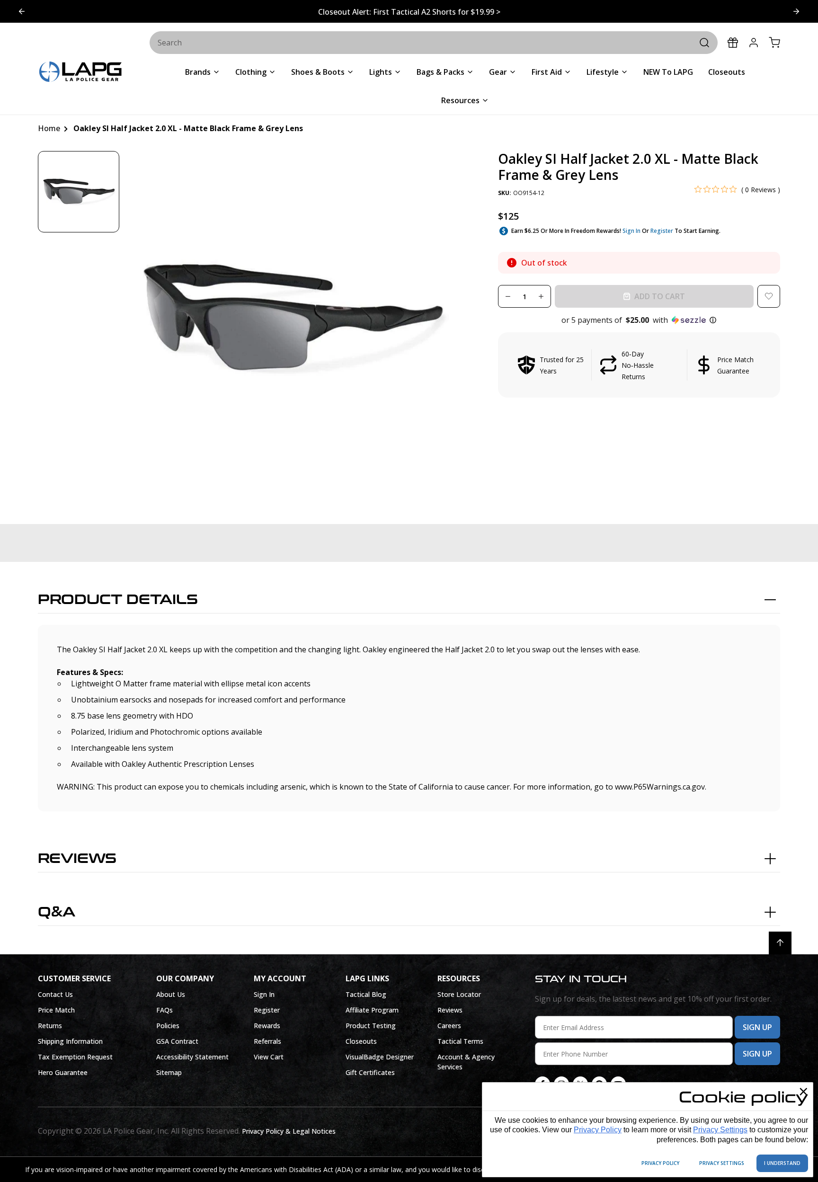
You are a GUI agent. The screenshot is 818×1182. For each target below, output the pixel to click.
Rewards (267, 1025)
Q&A (56, 912)
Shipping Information (70, 1041)
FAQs (164, 1009)
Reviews (77, 859)
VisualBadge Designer (380, 1056)
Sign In (631, 231)
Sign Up (757, 1027)
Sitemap (169, 1072)
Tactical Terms (460, 1041)
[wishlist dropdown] (768, 296)
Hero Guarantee (63, 1072)
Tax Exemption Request (75, 1056)
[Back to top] (780, 943)
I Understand (782, 1163)
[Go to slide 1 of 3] (796, 11)
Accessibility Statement (192, 1056)
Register (661, 231)
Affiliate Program (372, 1009)
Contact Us (55, 994)
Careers (449, 1025)
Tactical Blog (366, 994)
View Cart (269, 1056)
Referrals (267, 1041)
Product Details (118, 600)
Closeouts (361, 1041)
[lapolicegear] (80, 72)
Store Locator (459, 994)
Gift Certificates (370, 1072)
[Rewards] (732, 42)
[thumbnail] (78, 191)
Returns (50, 1025)
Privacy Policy (598, 1130)
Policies (167, 1025)
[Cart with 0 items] (774, 42)
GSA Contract (177, 1041)
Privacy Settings (720, 1130)
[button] (639, 320)
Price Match (56, 1009)
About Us (170, 994)
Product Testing (371, 1025)
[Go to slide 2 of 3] (21, 11)
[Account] (753, 42)
